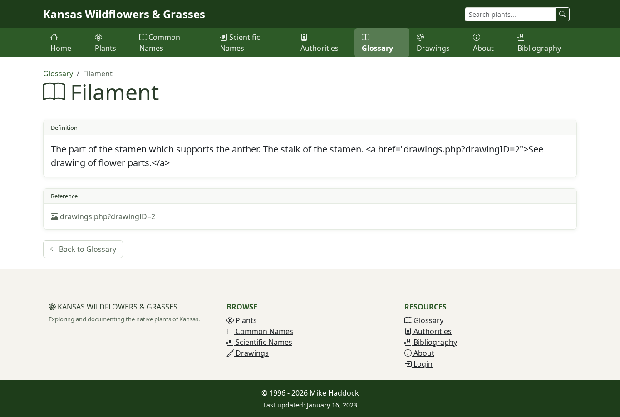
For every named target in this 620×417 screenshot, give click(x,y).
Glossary (377, 48)
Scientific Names (240, 42)
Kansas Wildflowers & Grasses (124, 13)
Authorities (319, 48)
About (483, 48)
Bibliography (539, 48)
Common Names (159, 42)
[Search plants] (562, 14)
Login (422, 364)
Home (60, 48)
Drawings (433, 48)
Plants (105, 48)
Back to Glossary (86, 249)
